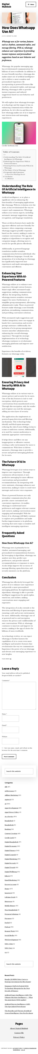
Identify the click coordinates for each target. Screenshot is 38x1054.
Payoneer (8, 918)
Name (4, 714)
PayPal (7, 923)
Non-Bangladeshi (11, 910)
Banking (8, 829)
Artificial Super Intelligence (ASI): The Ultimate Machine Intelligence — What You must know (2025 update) (19, 997)
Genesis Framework (30, 1048)
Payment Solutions (11, 914)
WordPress (16, 1050)
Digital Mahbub (6, 5)
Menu (32, 4)
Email (4, 725)
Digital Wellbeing (11, 872)
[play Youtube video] (19, 367)
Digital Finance (10, 850)
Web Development (11, 940)
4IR (6, 787)
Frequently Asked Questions (14, 172)
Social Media (9, 935)
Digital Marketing (11, 859)
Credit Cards (9, 838)
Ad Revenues (9, 791)
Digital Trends (10, 867)
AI (10, 658)
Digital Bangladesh (11, 842)
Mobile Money (10, 906)
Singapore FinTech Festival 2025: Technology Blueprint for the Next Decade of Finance (17, 988)
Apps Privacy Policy (12, 812)
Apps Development (11, 808)
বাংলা (6, 952)
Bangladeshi (9, 825)
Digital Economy (11, 846)
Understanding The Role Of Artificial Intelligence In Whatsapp (17, 158)
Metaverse (8, 901)
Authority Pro (17, 1048)
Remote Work (10, 931)
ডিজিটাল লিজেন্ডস (8, 948)
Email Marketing (11, 880)
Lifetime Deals (10, 897)
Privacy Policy (19, 1037)
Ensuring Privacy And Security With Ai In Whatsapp (18, 167)
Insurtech (8, 893)
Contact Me (19, 1033)
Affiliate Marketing (11, 795)
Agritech (8, 799)
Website (4, 736)
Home (7, 889)
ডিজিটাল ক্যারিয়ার (9, 944)
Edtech (7, 876)
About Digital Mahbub (19, 1028)
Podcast (7, 927)
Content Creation (11, 833)
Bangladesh (9, 821)
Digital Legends (10, 855)
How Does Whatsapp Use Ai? (16, 174)
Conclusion (8, 176)
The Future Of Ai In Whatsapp (15, 170)
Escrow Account (10, 884)
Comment (6, 680)
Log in (23, 1050)
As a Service (9, 816)
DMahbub (10, 178)
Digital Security (10, 863)
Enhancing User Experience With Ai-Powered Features (17, 162)
